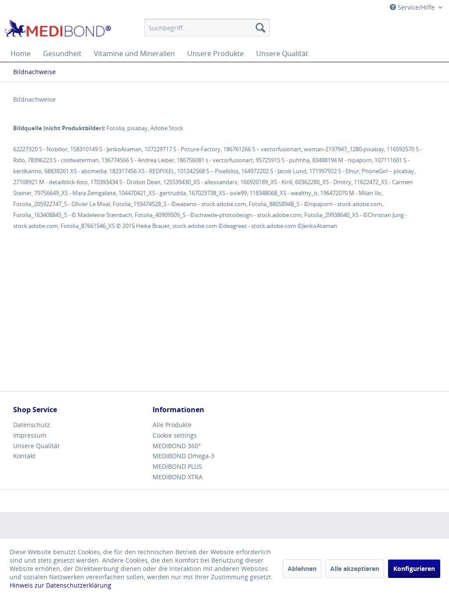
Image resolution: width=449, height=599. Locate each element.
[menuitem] (207, 27)
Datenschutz (31, 425)
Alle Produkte (172, 425)
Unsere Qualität (36, 446)
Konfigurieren (414, 568)
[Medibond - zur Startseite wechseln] (57, 30)
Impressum (29, 435)
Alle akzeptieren (354, 568)
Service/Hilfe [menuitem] (416, 7)
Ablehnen (302, 568)
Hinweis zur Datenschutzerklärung (60, 585)
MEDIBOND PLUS (177, 466)
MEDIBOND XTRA (178, 477)
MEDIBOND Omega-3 (183, 456)
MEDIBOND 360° (177, 446)
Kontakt (24, 456)
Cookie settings (175, 435)
